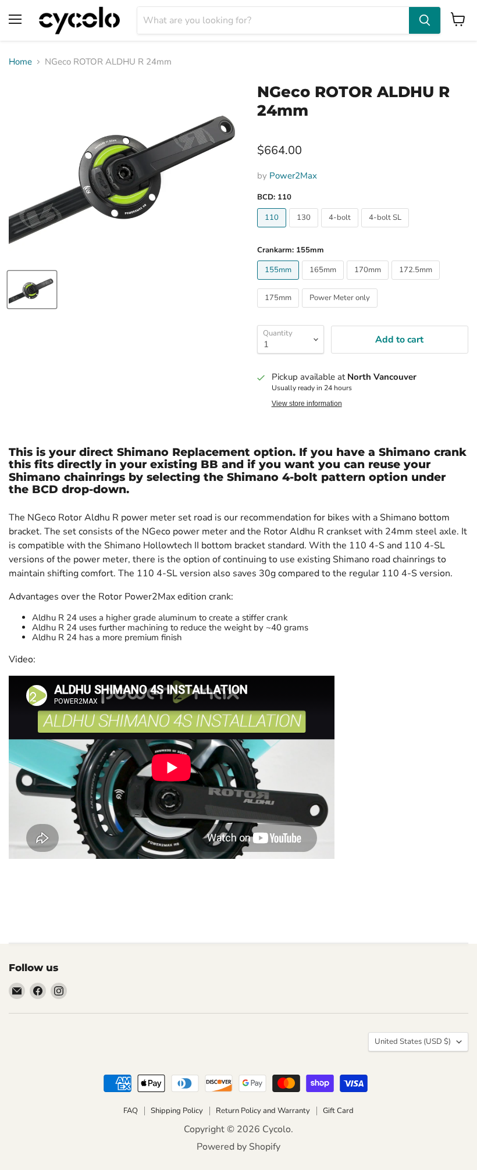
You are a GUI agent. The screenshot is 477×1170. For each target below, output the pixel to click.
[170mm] (369, 282)
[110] (273, 230)
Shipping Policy (177, 1110)
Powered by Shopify (238, 1146)
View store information (307, 403)
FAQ (130, 1110)
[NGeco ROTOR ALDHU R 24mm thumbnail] (32, 289)
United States (413, 1041)
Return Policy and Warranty (263, 1110)
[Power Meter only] (341, 310)
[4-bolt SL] (386, 230)
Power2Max (293, 175)
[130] (305, 230)
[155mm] (279, 282)
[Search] (424, 20)
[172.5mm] (417, 282)
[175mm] (279, 310)
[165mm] (324, 282)
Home (20, 62)
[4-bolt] (341, 230)
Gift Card (338, 1110)
